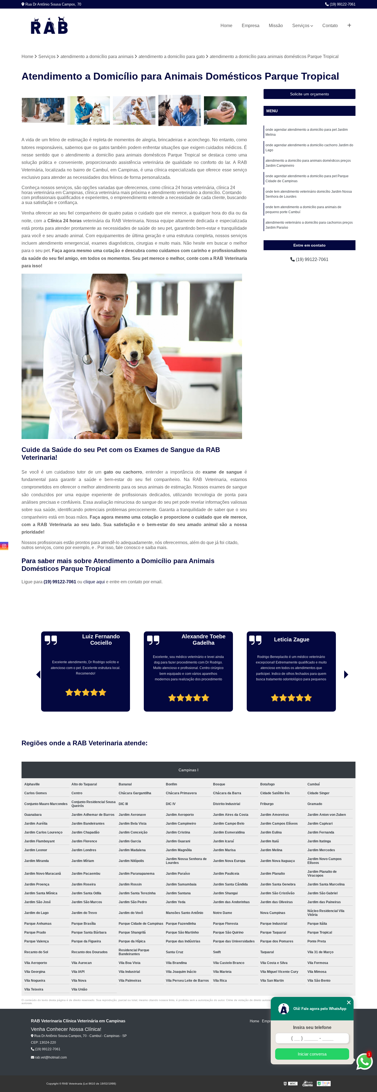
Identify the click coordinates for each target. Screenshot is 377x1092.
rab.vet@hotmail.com (50, 1057)
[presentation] (30, 696)
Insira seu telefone (312, 1027)
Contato (330, 25)
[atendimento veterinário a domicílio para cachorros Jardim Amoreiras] (179, 110)
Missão (276, 25)
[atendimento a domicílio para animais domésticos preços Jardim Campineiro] (225, 110)
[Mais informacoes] (349, 25)
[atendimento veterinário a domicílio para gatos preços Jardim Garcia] (43, 110)
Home (226, 25)
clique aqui (94, 581)
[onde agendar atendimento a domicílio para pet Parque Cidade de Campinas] (134, 110)
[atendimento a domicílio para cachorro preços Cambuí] (88, 110)
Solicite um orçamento (309, 94)
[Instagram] (4, 546)
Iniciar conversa (312, 1054)
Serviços (300, 25)
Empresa (250, 25)
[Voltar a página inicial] (49, 25)
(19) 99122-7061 (342, 4)
